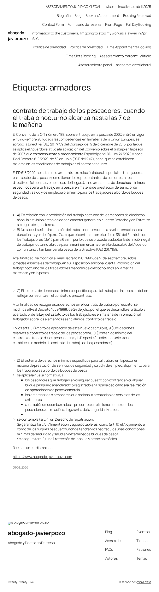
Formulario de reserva (84, 24)
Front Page (113, 24)
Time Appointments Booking (129, 47)
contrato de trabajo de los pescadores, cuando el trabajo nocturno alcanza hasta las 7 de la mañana (79, 117)
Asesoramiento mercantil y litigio (125, 56)
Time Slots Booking (81, 56)
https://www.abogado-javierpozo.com (42, 456)
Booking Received (137, 15)
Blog (78, 15)
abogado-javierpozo (18, 35)
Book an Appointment (102, 15)
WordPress (144, 582)
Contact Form (53, 24)
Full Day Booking (138, 24)
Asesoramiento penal (95, 64)
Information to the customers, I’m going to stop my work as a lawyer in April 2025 (90, 35)
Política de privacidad (49, 47)
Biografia (64, 15)
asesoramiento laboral (133, 64)
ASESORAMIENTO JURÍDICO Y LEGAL (73, 6)
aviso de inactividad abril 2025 (128, 6)
